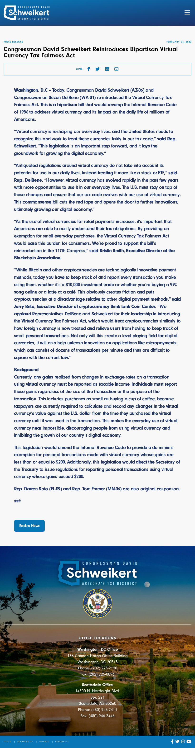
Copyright (61, 741)
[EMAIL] (116, 69)
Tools (7, 741)
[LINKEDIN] (107, 69)
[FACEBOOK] (88, 69)
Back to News (29, 526)
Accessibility (25, 741)
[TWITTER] (97, 69)
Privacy (44, 741)
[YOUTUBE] (188, 741)
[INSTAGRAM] (183, 741)
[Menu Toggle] (187, 13)
